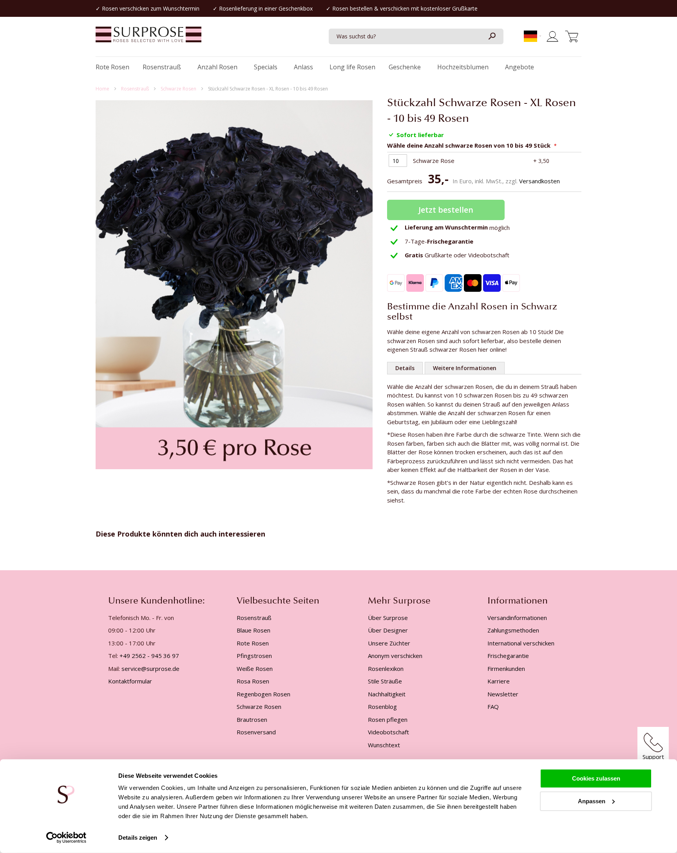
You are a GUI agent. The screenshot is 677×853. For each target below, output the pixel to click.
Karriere (498, 681)
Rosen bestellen (352, 8)
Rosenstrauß (135, 88)
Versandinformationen (517, 618)
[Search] (492, 36)
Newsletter (502, 694)
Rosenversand (256, 732)
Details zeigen (137, 837)
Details (405, 368)
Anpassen (591, 800)
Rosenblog (382, 706)
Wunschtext (384, 745)
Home (103, 88)
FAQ (493, 706)
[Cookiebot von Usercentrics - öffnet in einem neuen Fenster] (66, 838)
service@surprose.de (150, 668)
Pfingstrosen (254, 656)
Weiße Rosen (255, 668)
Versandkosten (539, 181)
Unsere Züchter (389, 643)
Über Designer (388, 630)
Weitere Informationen (464, 368)
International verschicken (520, 643)
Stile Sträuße (385, 681)
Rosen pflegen (387, 719)
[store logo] (148, 38)
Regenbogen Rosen (263, 694)
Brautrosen (252, 719)
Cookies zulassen (596, 778)
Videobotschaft (388, 732)
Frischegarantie (508, 656)
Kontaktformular (130, 681)
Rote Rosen (253, 643)
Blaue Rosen (253, 630)
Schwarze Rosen (179, 88)
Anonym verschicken (395, 656)
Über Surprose (388, 618)
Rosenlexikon (386, 668)
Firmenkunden (506, 668)
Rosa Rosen (253, 681)
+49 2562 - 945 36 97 (149, 656)
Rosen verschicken (125, 8)
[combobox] (416, 36)
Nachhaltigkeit (386, 694)
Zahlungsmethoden (513, 630)
